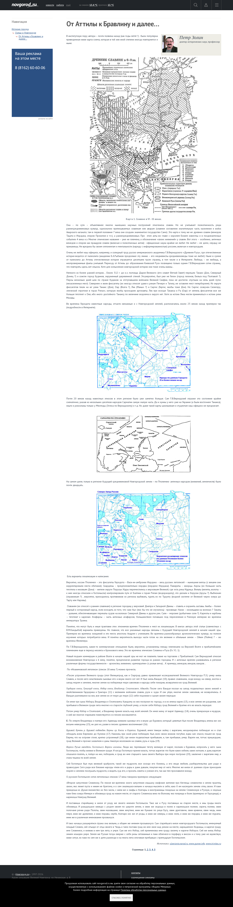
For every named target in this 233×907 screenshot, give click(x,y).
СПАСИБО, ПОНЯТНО (121, 897)
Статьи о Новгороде (25, 32)
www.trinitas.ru (213, 843)
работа (60, 4)
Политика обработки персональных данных (143, 889)
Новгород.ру (22, 874)
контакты (135, 872)
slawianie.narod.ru (179, 843)
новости (50, 4)
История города (20, 29)
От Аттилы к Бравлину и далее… (31, 37)
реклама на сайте (45, 118)
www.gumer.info (197, 843)
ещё (68, 4)
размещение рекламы (143, 877)
